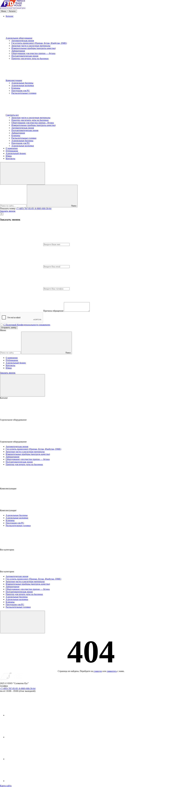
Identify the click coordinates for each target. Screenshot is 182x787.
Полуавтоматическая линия (24, 56)
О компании (12, 148)
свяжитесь (112, 671)
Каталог (10, 16)
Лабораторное (18, 51)
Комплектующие (14, 80)
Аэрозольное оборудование (19, 38)
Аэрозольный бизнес (16, 153)
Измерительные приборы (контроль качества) (33, 48)
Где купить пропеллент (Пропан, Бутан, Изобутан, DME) (39, 43)
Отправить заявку (8, 328)
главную (98, 671)
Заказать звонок (7, 211)
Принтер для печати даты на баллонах (30, 58)
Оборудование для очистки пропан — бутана (33, 53)
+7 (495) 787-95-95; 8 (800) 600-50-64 (33, 208)
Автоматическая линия (22, 40)
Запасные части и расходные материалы (30, 45)
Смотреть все (12, 115)
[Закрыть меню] (22, 385)
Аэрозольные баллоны (22, 83)
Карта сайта (6, 785)
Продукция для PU (20, 90)
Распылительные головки (23, 93)
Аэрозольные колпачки (22, 85)
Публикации (12, 151)
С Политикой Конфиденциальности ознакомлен (26, 325)
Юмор (9, 156)
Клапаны (15, 88)
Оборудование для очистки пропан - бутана (32, 122)
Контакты (10, 158)
